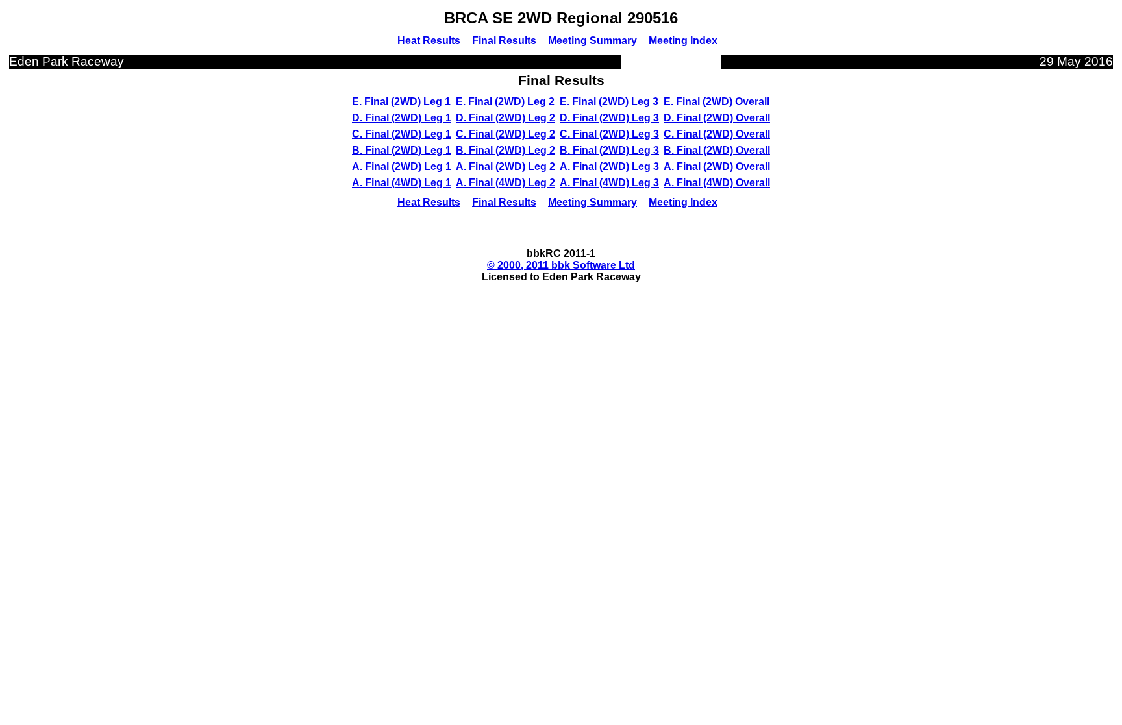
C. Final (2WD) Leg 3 (609, 134)
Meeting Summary (592, 40)
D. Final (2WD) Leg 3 (609, 117)
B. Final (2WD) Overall (717, 150)
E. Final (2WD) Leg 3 (609, 101)
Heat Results (428, 40)
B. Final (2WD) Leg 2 (505, 150)
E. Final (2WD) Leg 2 (505, 101)
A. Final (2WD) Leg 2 (505, 166)
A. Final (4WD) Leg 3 (609, 182)
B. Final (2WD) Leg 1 (401, 150)
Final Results (504, 40)
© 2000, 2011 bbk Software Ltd (561, 265)
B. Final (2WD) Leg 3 (609, 150)
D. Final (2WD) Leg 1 (401, 117)
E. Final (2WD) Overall (716, 101)
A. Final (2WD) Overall (717, 166)
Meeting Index (683, 40)
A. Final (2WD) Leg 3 (609, 166)
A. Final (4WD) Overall (717, 182)
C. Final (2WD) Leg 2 (505, 134)
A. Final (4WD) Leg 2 (505, 182)
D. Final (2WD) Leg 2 (505, 117)
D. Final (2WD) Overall (717, 117)
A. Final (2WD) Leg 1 (401, 166)
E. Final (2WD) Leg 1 (401, 101)
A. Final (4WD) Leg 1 (401, 182)
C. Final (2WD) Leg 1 (401, 134)
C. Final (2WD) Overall (717, 134)
